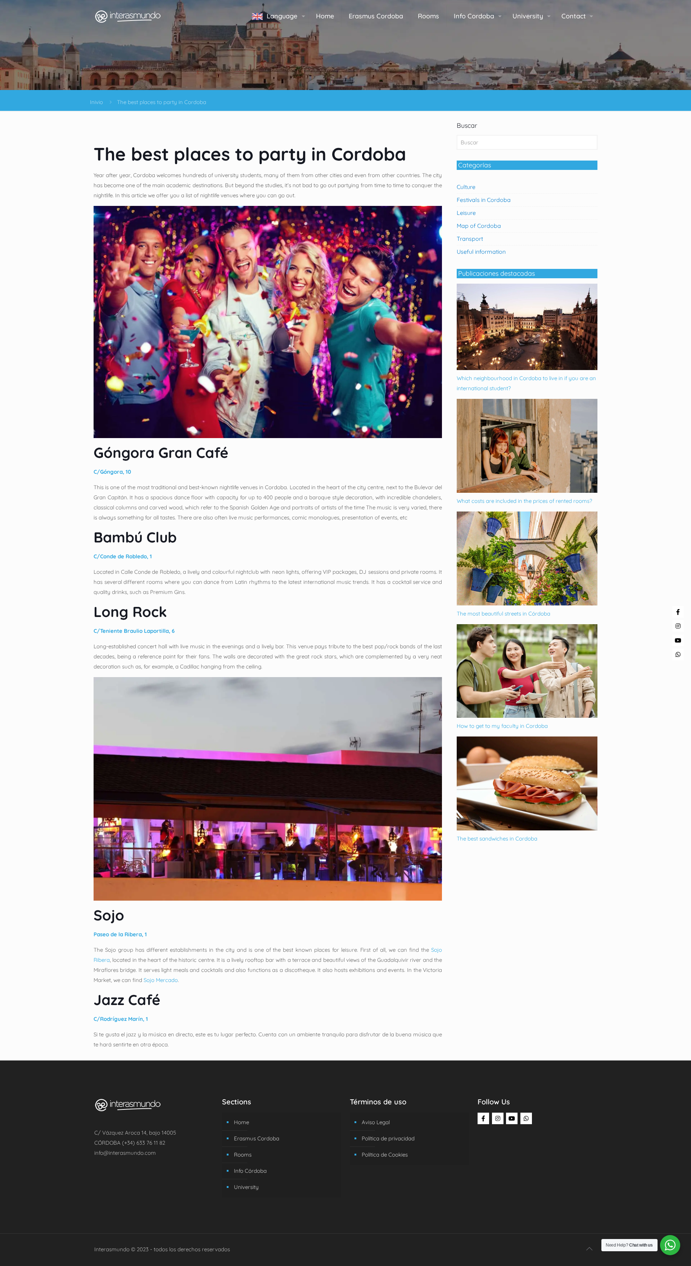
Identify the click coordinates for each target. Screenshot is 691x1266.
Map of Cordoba (479, 225)
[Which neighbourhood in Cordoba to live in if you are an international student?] (527, 368)
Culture (466, 186)
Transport (470, 238)
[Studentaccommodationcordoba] (127, 16)
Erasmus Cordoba (256, 1138)
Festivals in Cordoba (484, 199)
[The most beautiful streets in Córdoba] (527, 603)
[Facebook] (483, 1118)
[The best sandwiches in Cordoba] (527, 828)
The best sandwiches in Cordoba (497, 838)
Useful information (481, 251)
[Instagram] (497, 1118)
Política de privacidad (388, 1138)
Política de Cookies (385, 1154)
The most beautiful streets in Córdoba (503, 613)
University (246, 1187)
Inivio (96, 102)
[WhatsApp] (526, 1118)
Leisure (466, 212)
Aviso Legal (376, 1122)
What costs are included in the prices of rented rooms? (524, 500)
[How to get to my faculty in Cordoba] (527, 715)
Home (241, 1122)
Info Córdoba (250, 1170)
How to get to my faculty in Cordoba (502, 725)
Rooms (243, 1154)
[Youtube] (512, 1118)
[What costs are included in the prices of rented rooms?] (527, 490)
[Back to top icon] (589, 1248)
